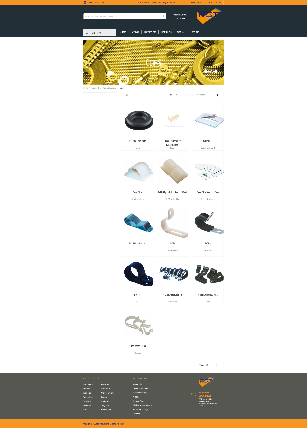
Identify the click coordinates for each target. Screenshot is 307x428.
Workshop (87, 405)
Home (85, 88)
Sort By (190, 95)
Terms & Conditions (140, 388)
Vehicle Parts (106, 389)
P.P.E (85, 410)
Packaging (105, 401)
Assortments (88, 384)
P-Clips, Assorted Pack (172, 294)
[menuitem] (102, 33)
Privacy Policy (138, 401)
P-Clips (173, 243)
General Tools (106, 410)
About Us (195, 32)
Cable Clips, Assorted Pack (208, 192)
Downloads (181, 32)
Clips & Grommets (110, 88)
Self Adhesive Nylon (137, 199)
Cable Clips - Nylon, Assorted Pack (172, 192)
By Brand (135, 32)
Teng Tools (105, 405)
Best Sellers (166, 32)
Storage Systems (107, 393)
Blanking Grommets (137, 140)
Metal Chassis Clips (137, 243)
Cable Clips (208, 140)
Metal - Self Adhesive (208, 199)
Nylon (137, 302)
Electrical (95, 88)
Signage (104, 397)
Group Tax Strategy (140, 409)
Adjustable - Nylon (172, 250)
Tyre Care (87, 401)
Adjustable (137, 353)
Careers (136, 397)
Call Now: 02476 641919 (95, 2)
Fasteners (87, 393)
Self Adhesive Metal (208, 148)
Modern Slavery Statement (143, 405)
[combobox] (114, 16)
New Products (150, 32)
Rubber (137, 148)
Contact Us (137, 384)
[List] (131, 95)
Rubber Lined (208, 250)
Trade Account (196, 2)
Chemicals (105, 384)
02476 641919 (180, 18)
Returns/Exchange (140, 393)
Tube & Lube (88, 397)
